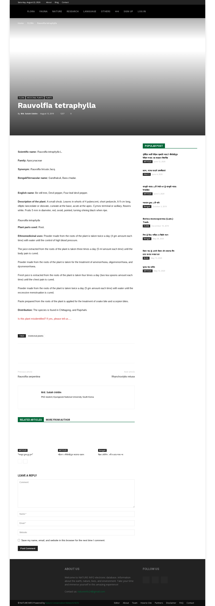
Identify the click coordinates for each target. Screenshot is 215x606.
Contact (65, 2)
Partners (159, 602)
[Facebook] (183, 2)
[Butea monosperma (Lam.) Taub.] (188, 223)
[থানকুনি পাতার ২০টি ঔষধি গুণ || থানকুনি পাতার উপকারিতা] (188, 191)
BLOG (146, 258)
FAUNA (43, 11)
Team (134, 602)
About (49, 2)
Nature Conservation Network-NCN (62, 602)
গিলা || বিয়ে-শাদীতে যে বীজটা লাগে (155, 235)
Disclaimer (171, 602)
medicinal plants (35, 336)
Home (21, 23)
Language (89, 11)
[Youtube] (194, 2)
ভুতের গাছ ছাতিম (149, 267)
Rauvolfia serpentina (29, 376)
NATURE (57, 11)
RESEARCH (73, 11)
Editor (117, 602)
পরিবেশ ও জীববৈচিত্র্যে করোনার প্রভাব (71, 454)
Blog (57, 2)
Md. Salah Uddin (29, 113)
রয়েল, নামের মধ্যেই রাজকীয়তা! (154, 170)
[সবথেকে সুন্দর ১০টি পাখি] (188, 207)
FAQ (181, 602)
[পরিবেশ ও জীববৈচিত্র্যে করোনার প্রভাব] (76, 439)
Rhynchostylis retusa (123, 376)
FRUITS (147, 174)
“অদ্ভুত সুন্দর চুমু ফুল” (25, 454)
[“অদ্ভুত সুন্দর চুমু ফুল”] (36, 439)
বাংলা (117, 11)
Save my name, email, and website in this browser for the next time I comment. (63, 540)
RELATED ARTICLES (31, 419)
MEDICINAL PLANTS (35, 98)
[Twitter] (189, 2)
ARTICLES (23, 450)
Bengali (102, 450)
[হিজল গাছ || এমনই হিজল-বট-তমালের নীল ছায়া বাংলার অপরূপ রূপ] (188, 255)
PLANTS (49, 98)
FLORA (31, 11)
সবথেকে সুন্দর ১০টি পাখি (151, 202)
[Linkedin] (50, 403)
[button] (193, 11)
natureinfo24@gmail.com (91, 591)
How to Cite (146, 602)
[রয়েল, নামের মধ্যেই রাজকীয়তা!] (188, 175)
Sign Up (128, 11)
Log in (142, 11)
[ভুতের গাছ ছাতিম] (188, 271)
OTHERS (105, 11)
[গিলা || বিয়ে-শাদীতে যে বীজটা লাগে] (188, 239)
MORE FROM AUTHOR (58, 419)
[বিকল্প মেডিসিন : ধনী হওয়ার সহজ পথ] (116, 439)
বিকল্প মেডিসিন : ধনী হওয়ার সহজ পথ (110, 454)
